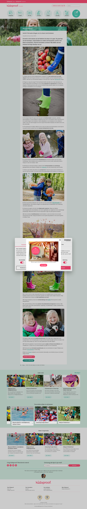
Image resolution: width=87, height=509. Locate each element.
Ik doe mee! (43, 265)
